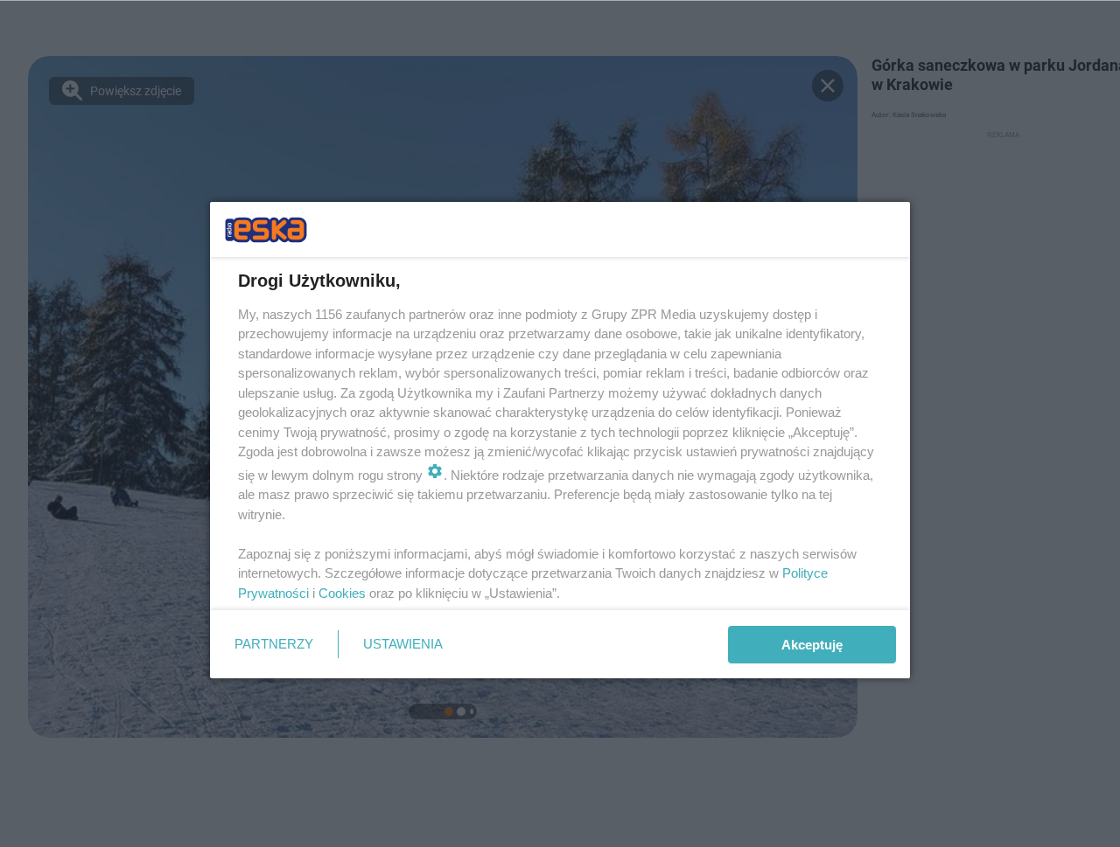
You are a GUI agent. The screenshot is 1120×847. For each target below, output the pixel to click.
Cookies (342, 593)
